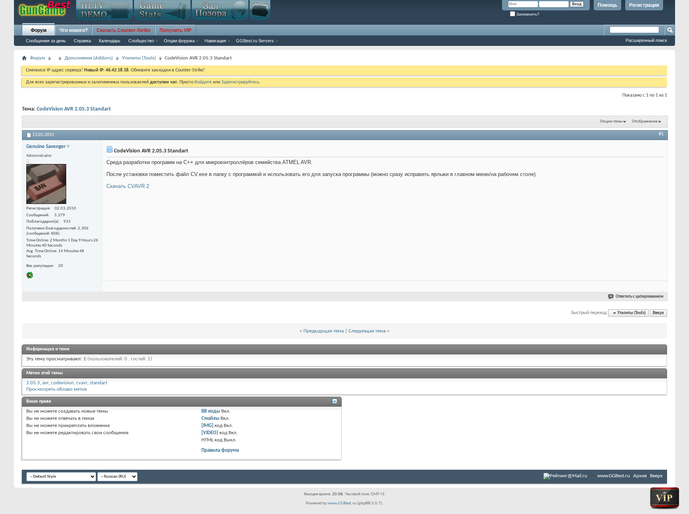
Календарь (109, 40)
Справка (82, 40)
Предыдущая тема (323, 331)
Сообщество (141, 40)
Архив (640, 475)
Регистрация (644, 5)
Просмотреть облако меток (56, 389)
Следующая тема (367, 331)
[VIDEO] (209, 432)
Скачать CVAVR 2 (127, 186)
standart (98, 383)
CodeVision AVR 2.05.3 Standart (74, 109)
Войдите (203, 82)
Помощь (607, 5)
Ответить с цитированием (639, 297)
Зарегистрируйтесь (240, 82)
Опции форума (179, 40)
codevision (62, 383)
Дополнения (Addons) (89, 58)
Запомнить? (527, 14)
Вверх (658, 313)
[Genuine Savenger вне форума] (46, 184)
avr (45, 383)
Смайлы (210, 418)
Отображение (645, 121)
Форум (39, 30)
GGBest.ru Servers (255, 40)
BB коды (210, 411)
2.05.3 (33, 383)
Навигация (215, 40)
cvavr (81, 383)
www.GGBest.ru (613, 475)
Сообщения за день (46, 40)
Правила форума (220, 450)
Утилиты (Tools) (139, 58)
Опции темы (611, 121)
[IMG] (207, 425)
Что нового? (73, 30)
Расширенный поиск (646, 40)
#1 (661, 134)
